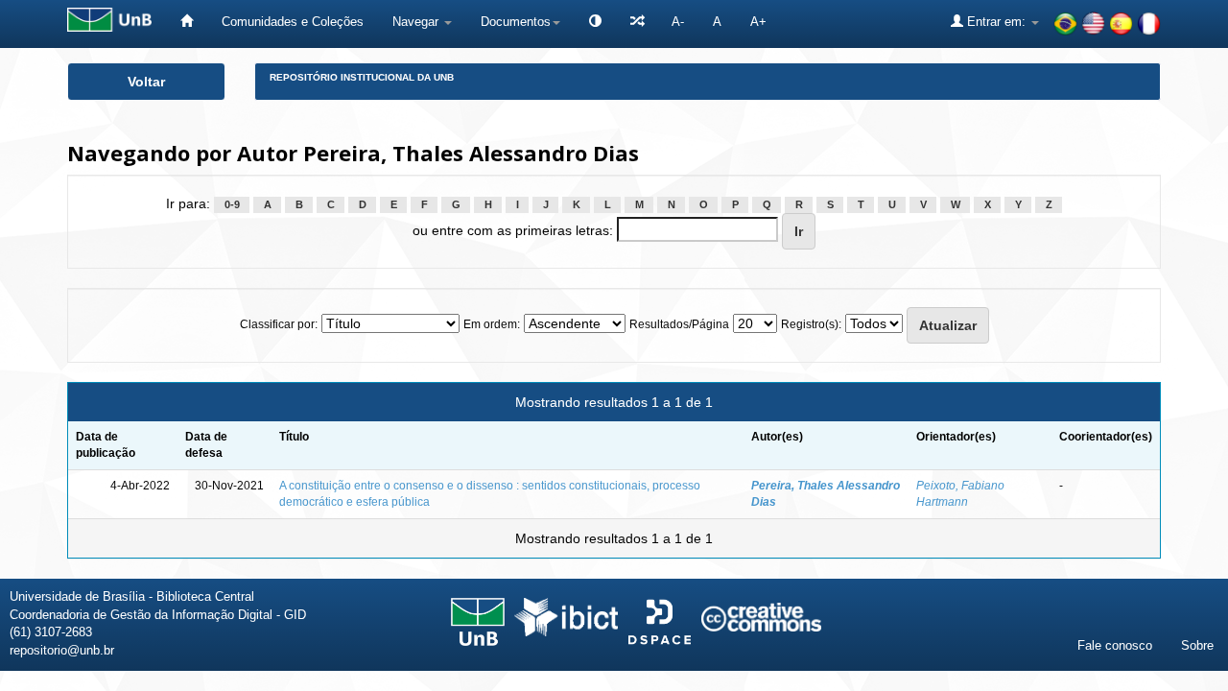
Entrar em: (996, 21)
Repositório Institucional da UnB (362, 77)
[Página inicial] (186, 21)
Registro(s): (811, 324)
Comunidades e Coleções (293, 21)
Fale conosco (1114, 645)
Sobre (1197, 645)
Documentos (516, 21)
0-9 (232, 204)
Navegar (417, 21)
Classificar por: (279, 324)
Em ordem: (491, 324)
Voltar (146, 81)
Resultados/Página (679, 324)
